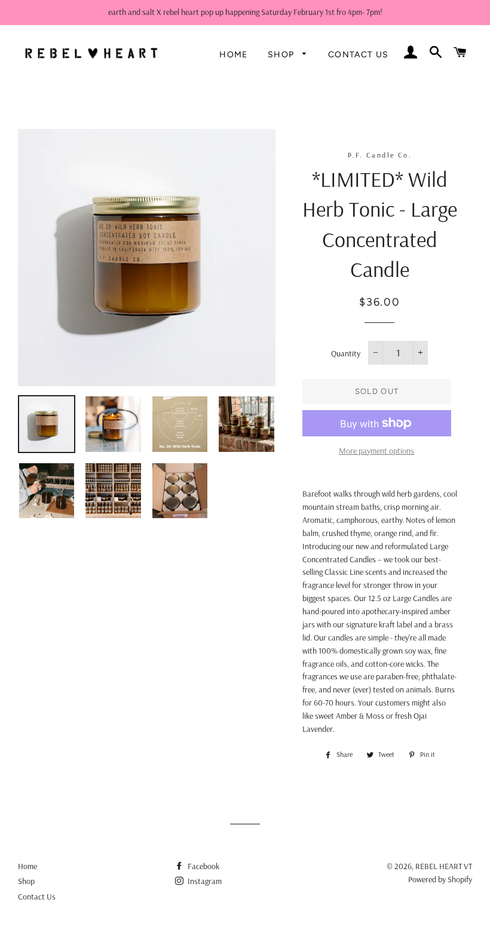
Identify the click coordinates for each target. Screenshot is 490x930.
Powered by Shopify (440, 879)
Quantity (345, 353)
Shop (282, 55)
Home (233, 55)
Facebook (202, 866)
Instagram (204, 881)
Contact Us (358, 55)
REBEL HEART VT (443, 866)
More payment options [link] (376, 450)
